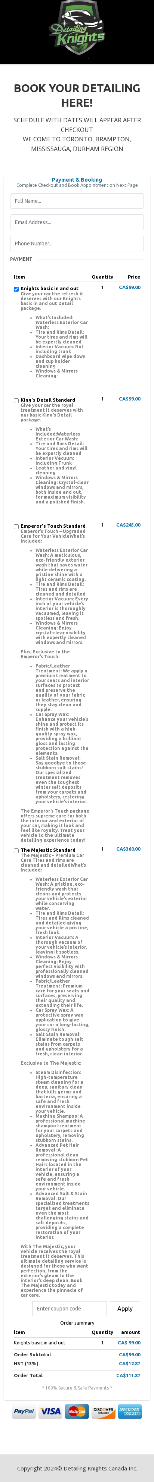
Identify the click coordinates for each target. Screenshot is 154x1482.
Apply (125, 1308)
